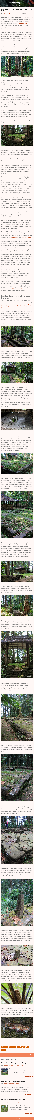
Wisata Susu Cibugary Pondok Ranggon (14, 1063)
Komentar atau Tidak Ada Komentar (13, 1081)
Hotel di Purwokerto (10, 304)
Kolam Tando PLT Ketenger (19, 289)
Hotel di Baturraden (21, 304)
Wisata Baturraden (22, 23)
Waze (2, 304)
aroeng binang (14, 2)
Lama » (32, 1054)
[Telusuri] (32, 3)
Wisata (4, 1050)
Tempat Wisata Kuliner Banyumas (21, 306)
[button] (32, 9)
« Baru (1, 1054)
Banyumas (4, 1047)
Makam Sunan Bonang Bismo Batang (13, 1100)
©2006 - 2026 (17, 1118)
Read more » (29, 1076)
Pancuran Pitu (12, 285)
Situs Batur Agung (26, 237)
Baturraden (12, 1047)
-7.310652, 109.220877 (25, 302)
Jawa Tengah (20, 1047)
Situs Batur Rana (14, 237)
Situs (27, 1047)
